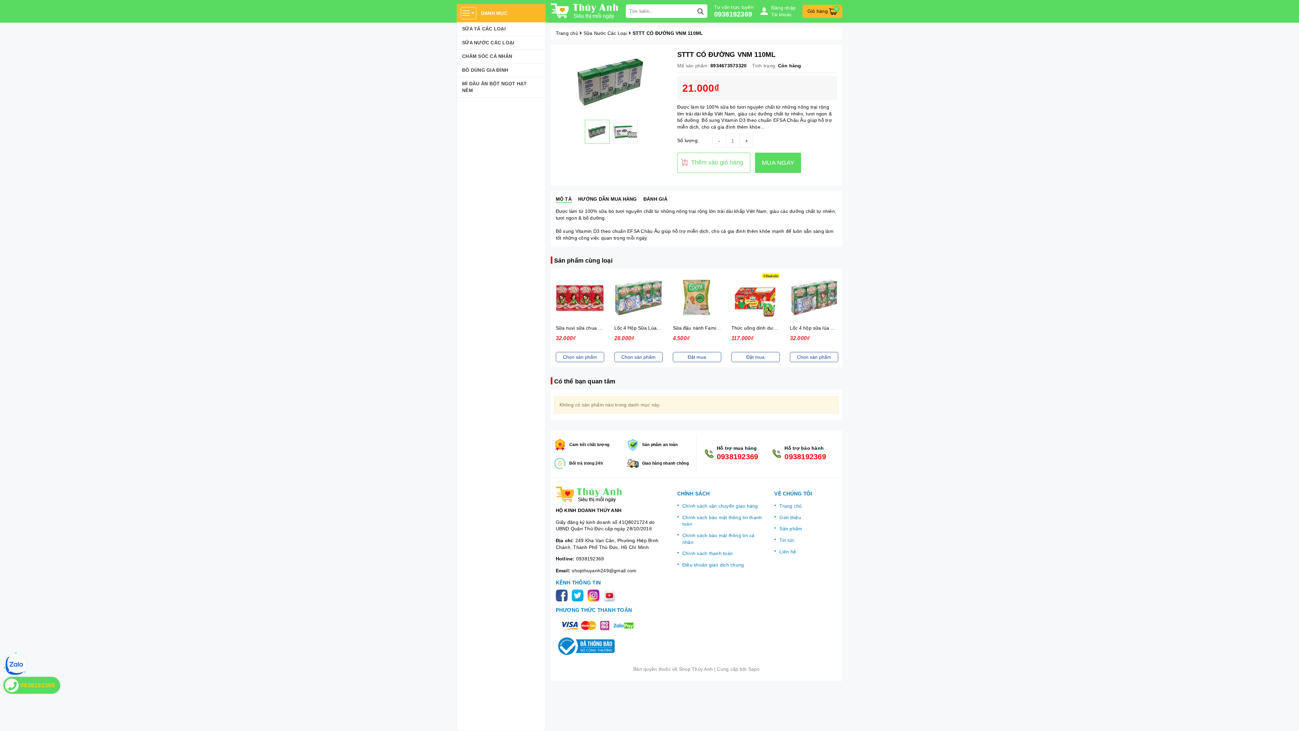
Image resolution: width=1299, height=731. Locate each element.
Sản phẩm (790, 528)
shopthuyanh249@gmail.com (604, 570)
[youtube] (610, 595)
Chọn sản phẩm (593, 357)
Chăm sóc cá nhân (487, 56)
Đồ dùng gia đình (485, 70)
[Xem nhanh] (593, 297)
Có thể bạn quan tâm (584, 381)
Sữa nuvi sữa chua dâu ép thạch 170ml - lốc (559, 328)
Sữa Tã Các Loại (484, 28)
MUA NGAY (778, 162)
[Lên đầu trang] (1287, 719)
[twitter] (579, 595)
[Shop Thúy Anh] (585, 11)
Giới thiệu (790, 517)
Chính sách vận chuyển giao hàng (720, 506)
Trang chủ (790, 506)
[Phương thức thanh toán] (597, 625)
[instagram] (595, 595)
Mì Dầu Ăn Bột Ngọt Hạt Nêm (494, 87)
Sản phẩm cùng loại (583, 260)
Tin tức (787, 540)
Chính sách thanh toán (707, 553)
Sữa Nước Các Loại (488, 42)
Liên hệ (787, 551)
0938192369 (733, 14)
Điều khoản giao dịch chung (713, 565)
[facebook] (563, 595)
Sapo (754, 669)
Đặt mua (652, 357)
